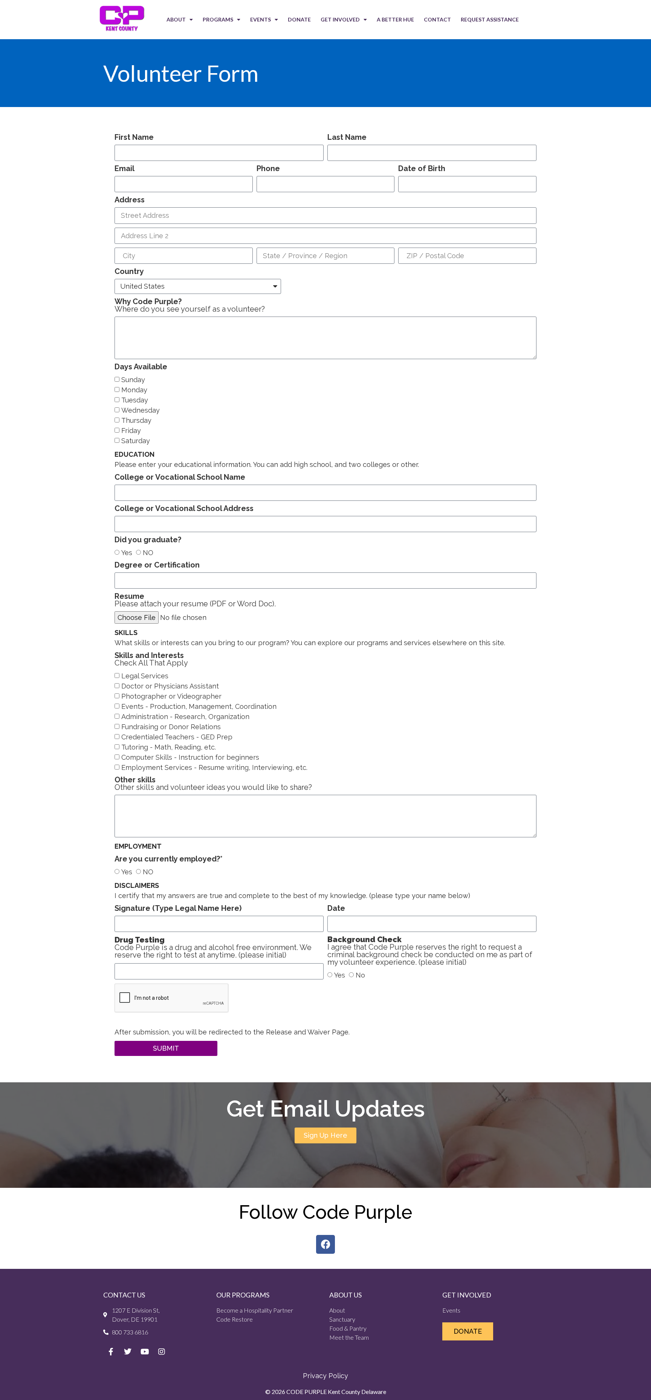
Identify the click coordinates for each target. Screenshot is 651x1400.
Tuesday (134, 400)
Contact (437, 19)
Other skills (213, 784)
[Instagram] (161, 1351)
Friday (131, 431)
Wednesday (140, 410)
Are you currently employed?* (169, 859)
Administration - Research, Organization (185, 717)
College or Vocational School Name (180, 477)
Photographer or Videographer (171, 697)
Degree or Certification (157, 565)
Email (124, 169)
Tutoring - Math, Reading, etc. (168, 747)
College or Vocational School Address (184, 509)
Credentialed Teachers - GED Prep (176, 737)
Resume (195, 600)
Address (130, 200)
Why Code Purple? (190, 306)
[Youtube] (144, 1351)
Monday (134, 390)
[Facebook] (325, 1244)
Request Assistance (490, 19)
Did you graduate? (148, 540)
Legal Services (144, 676)
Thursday (136, 420)
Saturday (135, 441)
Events (260, 19)
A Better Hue (395, 19)
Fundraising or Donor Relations (171, 727)
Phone (268, 169)
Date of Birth (421, 169)
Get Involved (340, 19)
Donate (299, 19)
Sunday (133, 380)
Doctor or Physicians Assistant (170, 686)
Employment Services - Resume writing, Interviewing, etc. (214, 768)
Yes (126, 553)
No (360, 975)
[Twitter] (127, 1351)
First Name (134, 137)
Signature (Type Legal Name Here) (178, 908)
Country (129, 272)
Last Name (347, 137)
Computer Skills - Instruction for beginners (190, 758)
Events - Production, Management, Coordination (199, 707)
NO (148, 553)
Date (336, 908)
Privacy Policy (325, 1376)
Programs (218, 19)
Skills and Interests (151, 659)
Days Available (141, 367)
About (176, 19)
